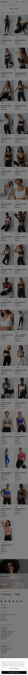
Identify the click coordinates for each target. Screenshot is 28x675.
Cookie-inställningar (14, 668)
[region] (14, 666)
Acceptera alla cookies (14, 672)
